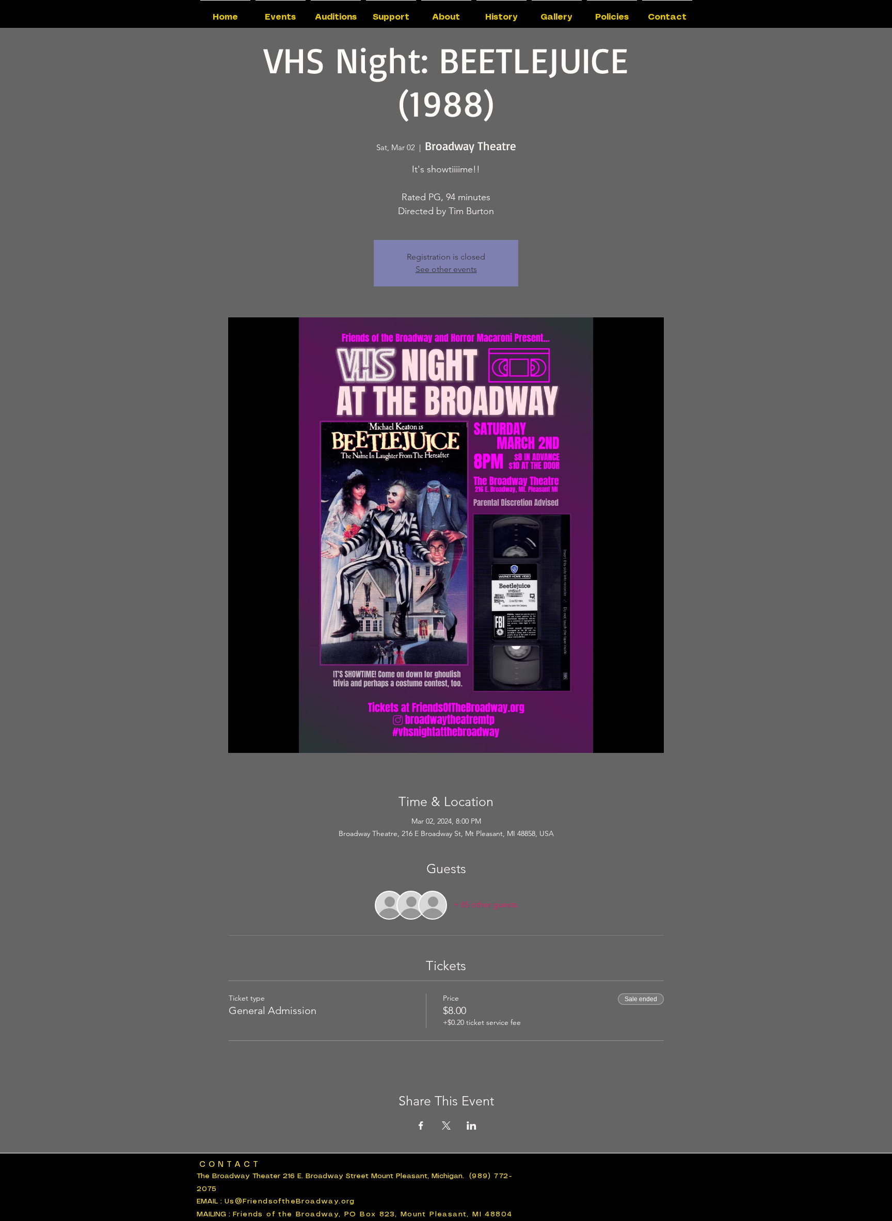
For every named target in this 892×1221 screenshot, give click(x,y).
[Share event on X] (446, 1125)
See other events (446, 269)
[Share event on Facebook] (421, 1125)
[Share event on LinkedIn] (471, 1125)
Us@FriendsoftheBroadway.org (290, 1201)
